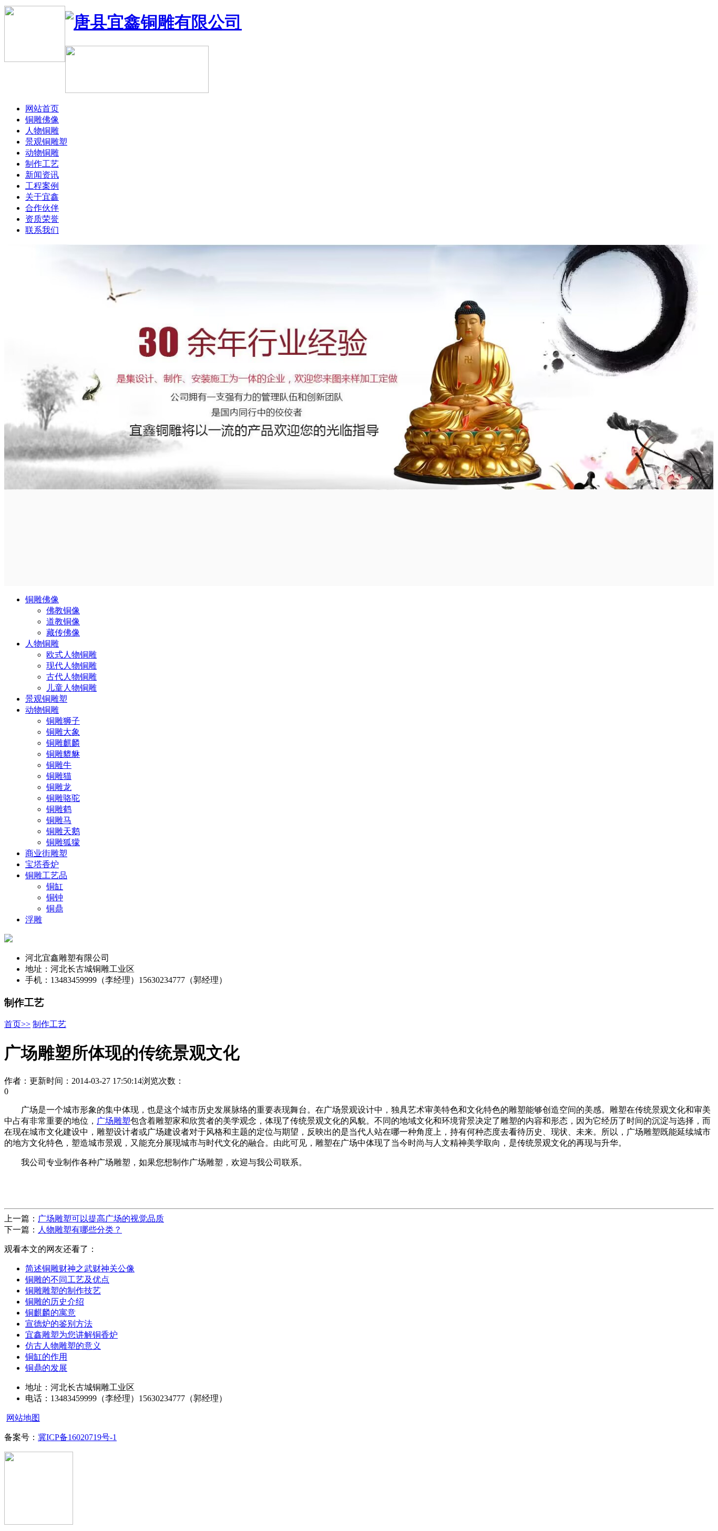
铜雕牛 (58, 765)
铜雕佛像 (42, 119)
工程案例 (42, 185)
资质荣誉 (42, 218)
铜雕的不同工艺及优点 (67, 1279)
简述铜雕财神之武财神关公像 (80, 1268)
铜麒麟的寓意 (50, 1312)
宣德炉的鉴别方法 (59, 1323)
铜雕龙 (58, 787)
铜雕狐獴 (63, 842)
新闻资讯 (42, 174)
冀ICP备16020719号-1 (77, 1437)
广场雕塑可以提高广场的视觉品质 (101, 1218)
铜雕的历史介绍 (54, 1301)
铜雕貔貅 (63, 753)
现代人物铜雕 (71, 665)
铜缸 (54, 886)
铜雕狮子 (63, 720)
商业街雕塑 (46, 853)
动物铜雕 (42, 152)
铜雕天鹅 (63, 831)
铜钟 (54, 897)
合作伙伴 (42, 207)
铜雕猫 (58, 776)
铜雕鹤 (58, 809)
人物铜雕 (42, 130)
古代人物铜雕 (71, 676)
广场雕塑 (113, 1120)
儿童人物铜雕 (71, 687)
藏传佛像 (63, 632)
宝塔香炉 (42, 864)
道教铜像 (63, 621)
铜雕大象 (63, 731)
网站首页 (42, 108)
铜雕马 (58, 820)
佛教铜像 (63, 610)
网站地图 (23, 1417)
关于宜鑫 (42, 196)
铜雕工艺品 (46, 875)
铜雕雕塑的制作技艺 (63, 1290)
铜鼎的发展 (46, 1367)
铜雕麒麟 (63, 742)
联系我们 (42, 229)
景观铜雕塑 (46, 141)
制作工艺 (42, 163)
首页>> (17, 1024)
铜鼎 (54, 908)
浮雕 (33, 919)
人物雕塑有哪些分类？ (80, 1229)
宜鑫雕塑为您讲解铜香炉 (71, 1334)
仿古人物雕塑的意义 (63, 1345)
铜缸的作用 (46, 1356)
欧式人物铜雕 (71, 654)
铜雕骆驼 (63, 798)
